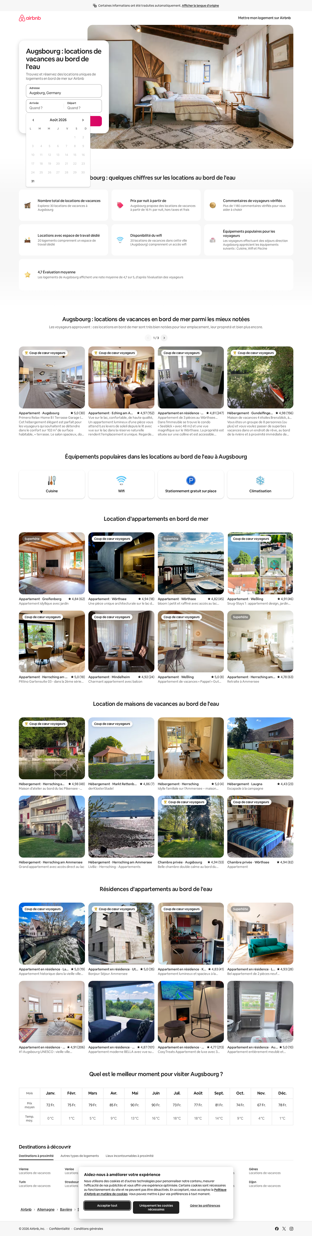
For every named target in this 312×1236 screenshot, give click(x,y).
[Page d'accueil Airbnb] (30, 18)
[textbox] (44, 107)
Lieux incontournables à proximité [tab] (130, 1156)
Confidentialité (59, 1229)
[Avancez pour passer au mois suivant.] (82, 120)
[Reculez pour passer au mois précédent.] (33, 120)
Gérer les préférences (205, 1205)
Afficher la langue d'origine (200, 6)
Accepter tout (107, 1205)
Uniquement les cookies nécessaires (156, 1207)
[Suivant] (164, 337)
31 (32, 181)
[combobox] (63, 92)
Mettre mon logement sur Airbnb (264, 18)
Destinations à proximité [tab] (36, 1156)
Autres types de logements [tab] (79, 1156)
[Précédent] (148, 337)
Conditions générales (88, 1229)
